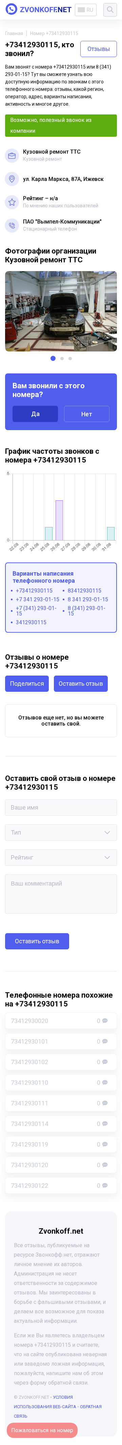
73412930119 (55, 1144)
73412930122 (55, 1185)
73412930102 (55, 1062)
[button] (53, 358)
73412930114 (55, 1123)
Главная (14, 33)
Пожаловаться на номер (42, 1430)
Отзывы (98, 48)
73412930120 (55, 1164)
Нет (86, 414)
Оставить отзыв (81, 683)
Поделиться (27, 683)
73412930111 (55, 1103)
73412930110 (55, 1082)
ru (89, 10)
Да (35, 413)
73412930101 (55, 1041)
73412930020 (55, 1020)
